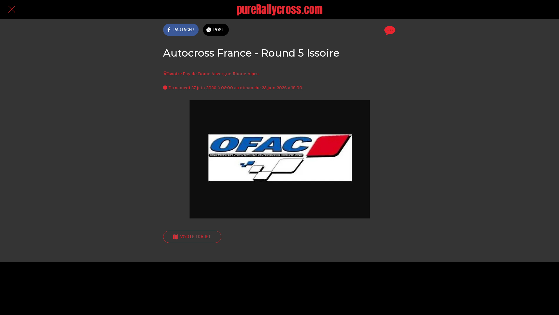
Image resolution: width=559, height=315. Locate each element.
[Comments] (389, 30)
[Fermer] (11, 9)
